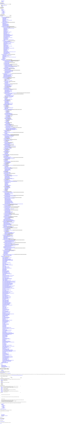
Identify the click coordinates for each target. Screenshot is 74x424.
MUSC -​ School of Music (5, 336)
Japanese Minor (7, 121)
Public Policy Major (5, 237)
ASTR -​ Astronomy (4, 268)
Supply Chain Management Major (8, 162)
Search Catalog (1, 15)
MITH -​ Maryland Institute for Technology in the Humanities (8, 333)
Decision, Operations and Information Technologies (8, 157)
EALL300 (2, 390)
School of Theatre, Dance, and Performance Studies (8, 132)
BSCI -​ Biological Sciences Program (6, 271)
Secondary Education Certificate (8, 199)
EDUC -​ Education (4, 294)
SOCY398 (2, 387)
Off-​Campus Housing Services (6, 47)
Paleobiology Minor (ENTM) (7, 180)
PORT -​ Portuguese (4, 344)
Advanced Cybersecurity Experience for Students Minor (9, 250)
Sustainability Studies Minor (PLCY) (7, 238)
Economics (5, 140)
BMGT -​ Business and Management (6, 270)
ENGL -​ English (4, 299)
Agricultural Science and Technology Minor (9, 71)
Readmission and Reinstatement (5, 21)
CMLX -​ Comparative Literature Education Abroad (7, 278)
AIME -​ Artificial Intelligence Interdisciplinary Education (8, 259)
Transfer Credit (4, 58)
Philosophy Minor (6, 108)
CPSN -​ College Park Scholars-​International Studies (7, 287)
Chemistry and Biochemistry (6, 173)
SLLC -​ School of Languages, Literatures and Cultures (8, 350)
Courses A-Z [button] (2, 10)
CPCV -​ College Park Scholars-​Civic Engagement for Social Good (9, 281)
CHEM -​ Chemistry (4, 274)
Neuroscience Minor (7, 150)
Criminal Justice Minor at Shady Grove (8, 243)
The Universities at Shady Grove (6, 239)
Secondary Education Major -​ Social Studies (9, 202)
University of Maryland (2, 3)
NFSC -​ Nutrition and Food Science (6, 338)
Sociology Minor (6, 153)
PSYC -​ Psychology (4, 345)
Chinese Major (7, 112)
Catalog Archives (3, 13)
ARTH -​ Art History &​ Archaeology (6, 266)
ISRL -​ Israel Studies (4, 322)
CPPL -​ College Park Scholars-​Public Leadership (7, 284)
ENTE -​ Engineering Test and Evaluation (6, 303)
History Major (6, 98)
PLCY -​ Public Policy (5, 343)
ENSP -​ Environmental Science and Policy (6, 302)
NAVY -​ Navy (4, 337)
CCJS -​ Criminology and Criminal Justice (6, 273)
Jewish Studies (5, 100)
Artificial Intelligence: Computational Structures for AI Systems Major (11, 175)
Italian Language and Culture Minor (9, 119)
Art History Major (6, 82)
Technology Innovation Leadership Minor (7, 224)
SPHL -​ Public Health (5, 353)
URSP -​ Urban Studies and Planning (6, 358)
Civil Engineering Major (7, 208)
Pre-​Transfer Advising (6, 38)
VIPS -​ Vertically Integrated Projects (6, 359)
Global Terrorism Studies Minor (7, 144)
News (2, 5)
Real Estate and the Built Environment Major (8, 76)
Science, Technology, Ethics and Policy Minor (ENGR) (9, 220)
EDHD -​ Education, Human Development (6, 292)
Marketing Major (6, 164)
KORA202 (2, 380)
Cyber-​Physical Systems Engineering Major (9, 211)
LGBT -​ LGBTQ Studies (5, 330)
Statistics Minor (6, 189)
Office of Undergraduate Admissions (6, 17)
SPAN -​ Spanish (4, 352)
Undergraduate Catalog (3, 365)
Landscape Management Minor (8, 72)
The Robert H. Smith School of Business (6, 154)
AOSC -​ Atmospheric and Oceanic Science (6, 262)
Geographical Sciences (6, 142)
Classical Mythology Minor (7, 85)
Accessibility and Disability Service (7, 41)
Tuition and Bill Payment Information (6, 25)
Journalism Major (5, 225)
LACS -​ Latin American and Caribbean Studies (7, 327)
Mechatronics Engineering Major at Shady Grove (9, 241)
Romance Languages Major (8, 125)
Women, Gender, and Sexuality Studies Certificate (9, 95)
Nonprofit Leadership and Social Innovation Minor (8, 236)
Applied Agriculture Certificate (6, 63)
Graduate (3, 11)
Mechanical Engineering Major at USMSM (8, 255)
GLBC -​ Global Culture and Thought (6, 309)
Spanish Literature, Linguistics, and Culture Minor (10, 129)
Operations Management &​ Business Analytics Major (10, 158)
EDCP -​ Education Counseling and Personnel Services (7, 291)
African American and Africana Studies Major (9, 136)
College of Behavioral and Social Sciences (6, 134)
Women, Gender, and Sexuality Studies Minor (9, 96)
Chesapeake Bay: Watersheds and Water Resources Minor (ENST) (11, 66)
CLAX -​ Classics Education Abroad (6, 277)
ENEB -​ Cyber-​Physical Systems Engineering (7, 296)
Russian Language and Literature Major (9, 126)
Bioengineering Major (7, 215)
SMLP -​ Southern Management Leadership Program (7, 351)
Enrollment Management (6, 29)
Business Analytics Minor (6, 156)
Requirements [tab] (2, 370)
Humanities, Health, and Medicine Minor (8, 99)
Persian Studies (6, 122)
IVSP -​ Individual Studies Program (6, 324)
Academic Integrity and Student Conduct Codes (7, 55)
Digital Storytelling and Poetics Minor (8, 90)
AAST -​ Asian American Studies (6, 257)
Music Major (6, 131)
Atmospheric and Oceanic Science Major (8, 168)
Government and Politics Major (8, 145)
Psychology (5, 149)
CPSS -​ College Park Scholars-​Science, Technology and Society (8, 288)
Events (2, 6)
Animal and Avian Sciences (6, 62)
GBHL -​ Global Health (5, 306)
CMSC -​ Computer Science (5, 279)
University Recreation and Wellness (7, 53)
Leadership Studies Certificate (7, 194)
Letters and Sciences (5, 32)
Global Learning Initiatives (6, 30)
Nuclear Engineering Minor (7, 218)
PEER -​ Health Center (5, 339)
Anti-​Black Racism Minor (7, 137)
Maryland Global (5, 33)
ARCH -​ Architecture (4, 263)
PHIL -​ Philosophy (4, 340)
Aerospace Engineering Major (7, 205)
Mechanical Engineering (6, 217)
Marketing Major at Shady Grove (8, 249)
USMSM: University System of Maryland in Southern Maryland (8, 254)
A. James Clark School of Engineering (6, 204)
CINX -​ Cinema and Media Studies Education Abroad (7, 276)
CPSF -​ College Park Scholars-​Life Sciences (7, 286)
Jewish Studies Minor (7, 102)
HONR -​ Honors (4, 319)
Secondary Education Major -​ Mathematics (9, 201)
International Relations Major (7, 146)
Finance (4, 159)
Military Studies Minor (6, 253)
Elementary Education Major (7, 198)
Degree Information (4, 56)
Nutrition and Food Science (6, 68)
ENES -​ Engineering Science (5, 298)
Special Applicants (4, 19)
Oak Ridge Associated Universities (7, 34)
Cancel (1, 423)
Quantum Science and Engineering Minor (8, 212)
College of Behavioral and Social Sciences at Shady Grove (9, 242)
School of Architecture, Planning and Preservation (7, 73)
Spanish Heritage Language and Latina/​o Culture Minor (11, 128)
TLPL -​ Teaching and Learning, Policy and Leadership (8, 356)
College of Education (4, 191)
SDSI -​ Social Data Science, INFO (6, 349)
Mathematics (5, 186)
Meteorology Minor (6, 170)
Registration (4, 57)
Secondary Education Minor (7, 203)
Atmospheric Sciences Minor (7, 169)
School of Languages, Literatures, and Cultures (8, 109)
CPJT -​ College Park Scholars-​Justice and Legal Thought (8, 283)
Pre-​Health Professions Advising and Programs (8, 37)
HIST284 (2, 388)
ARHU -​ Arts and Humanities (5, 264)
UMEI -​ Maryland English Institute (6, 357)
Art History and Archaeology (6, 81)
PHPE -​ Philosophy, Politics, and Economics (7, 341)
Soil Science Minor (6, 67)
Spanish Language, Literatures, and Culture (9, 127)
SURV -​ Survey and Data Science (6, 354)
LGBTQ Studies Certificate (8, 94)
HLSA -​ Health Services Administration (6, 317)
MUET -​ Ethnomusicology (5, 335)
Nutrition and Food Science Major (8, 69)
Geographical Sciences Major (7, 143)
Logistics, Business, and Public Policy (7, 161)
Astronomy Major (6, 166)
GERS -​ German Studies (5, 308)
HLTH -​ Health (4, 318)
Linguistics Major (6, 105)
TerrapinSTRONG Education (6, 49)
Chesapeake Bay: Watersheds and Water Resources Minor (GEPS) (11, 181)
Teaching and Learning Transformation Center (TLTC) (9, 39)
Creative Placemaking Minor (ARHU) (7, 88)
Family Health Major (7, 229)
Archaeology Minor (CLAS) (7, 84)
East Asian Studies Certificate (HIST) (8, 97)
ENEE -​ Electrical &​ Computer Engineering (7, 297)
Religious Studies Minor (7, 103)
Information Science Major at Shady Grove (9, 245)
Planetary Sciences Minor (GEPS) (8, 185)
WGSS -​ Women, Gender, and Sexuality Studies (7, 360)
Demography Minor (6, 152)
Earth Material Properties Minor (8, 182)
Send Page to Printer (2, 419)
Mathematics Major (6, 188)
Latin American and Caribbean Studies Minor (8, 104)
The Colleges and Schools (3, 59)
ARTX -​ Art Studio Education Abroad (6, 267)
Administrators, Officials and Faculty (4, 362)
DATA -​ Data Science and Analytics (6, 289)
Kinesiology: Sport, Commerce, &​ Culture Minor (9, 233)
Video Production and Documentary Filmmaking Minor (9, 226)
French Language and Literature (8, 114)
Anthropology (5, 138)
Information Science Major (6, 222)
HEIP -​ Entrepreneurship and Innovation (6, 313)
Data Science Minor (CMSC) (7, 177)
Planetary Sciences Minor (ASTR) (8, 167)
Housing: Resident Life (6, 45)
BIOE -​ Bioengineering (5, 269)
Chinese (5, 111)
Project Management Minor (7, 209)
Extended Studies (4, 20)
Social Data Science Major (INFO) (7, 223)
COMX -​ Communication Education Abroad (7, 280)
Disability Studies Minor (7, 193)
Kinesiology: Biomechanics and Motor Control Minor (10, 232)
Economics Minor (6, 141)
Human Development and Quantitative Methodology (8, 195)
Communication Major (7, 87)
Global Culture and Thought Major (8, 117)
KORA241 (2, 382)
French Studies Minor (8, 115)
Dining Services (5, 44)
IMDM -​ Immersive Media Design (6, 320)
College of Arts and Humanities (5, 77)
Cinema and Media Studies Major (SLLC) (9, 113)
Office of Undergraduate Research (7, 36)
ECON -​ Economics (4, 290)
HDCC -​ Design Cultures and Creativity (6, 312)
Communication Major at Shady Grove (7, 246)
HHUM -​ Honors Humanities (5, 315)
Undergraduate (2, 9)
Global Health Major (7, 230)
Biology (4, 171)
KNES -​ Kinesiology (4, 326)
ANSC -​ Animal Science (5, 261)
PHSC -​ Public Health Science (5, 342)
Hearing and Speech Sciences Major (8, 147)
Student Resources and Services (4, 26)
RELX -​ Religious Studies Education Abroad (7, 347)
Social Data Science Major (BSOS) (7, 151)
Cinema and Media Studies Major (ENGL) (9, 89)
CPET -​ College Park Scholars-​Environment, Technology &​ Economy (9, 282)
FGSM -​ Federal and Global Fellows (6, 304)
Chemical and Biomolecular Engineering (7, 206)
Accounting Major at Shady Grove (8, 248)
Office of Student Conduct (6, 48)
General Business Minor (6, 160)
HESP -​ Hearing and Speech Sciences (6, 314)
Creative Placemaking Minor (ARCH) (7, 75)
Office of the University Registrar (4, 415)
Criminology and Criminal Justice (7, 139)
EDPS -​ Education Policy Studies (6, 293)
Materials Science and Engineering (7, 216)
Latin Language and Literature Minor (8, 86)
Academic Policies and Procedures (4, 54)
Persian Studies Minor (8, 123)
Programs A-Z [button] (2, 406)
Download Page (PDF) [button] (2, 421)
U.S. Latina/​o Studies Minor (7, 79)
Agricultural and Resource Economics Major (9, 61)
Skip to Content (2, 0)
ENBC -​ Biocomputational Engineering (6, 295)
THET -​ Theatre (4, 355)
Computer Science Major (7, 176)
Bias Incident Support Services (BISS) (7, 43)
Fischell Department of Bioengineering (7, 214)
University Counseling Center (6, 52)
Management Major (6, 163)
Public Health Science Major (7, 234)
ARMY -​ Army (4, 265)
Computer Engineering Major (7, 210)
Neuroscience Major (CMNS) (7, 172)
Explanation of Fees (4, 23)
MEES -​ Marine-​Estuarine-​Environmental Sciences (7, 332)
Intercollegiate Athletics (6, 31)
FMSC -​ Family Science (5, 305)
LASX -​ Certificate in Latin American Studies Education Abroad (8, 328)
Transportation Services (6, 50)
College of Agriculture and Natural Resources (7, 60)
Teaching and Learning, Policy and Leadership (8, 197)
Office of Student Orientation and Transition (8, 35)
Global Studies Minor (6, 252)
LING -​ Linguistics (4, 331)
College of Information (5, 221)
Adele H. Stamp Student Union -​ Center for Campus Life (9, 42)
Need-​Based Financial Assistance (6, 24)
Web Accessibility (3, 414)
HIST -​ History (4, 316)
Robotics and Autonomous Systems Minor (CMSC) (9, 178)
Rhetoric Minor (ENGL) (7, 92)
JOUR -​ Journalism (4, 325)
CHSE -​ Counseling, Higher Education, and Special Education (8, 275)
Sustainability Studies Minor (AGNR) (8, 65)
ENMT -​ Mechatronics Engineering (6, 301)
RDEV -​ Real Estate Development (6, 346)
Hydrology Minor (6, 184)
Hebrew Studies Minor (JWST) (8, 101)
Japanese (5, 120)
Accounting (5, 155)
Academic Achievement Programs (7, 27)
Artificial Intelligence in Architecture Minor (8, 74)
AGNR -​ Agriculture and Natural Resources (7, 258)
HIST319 (2, 389)
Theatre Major (6, 133)
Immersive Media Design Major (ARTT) (8, 80)
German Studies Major (8, 116)
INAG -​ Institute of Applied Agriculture (6, 321)
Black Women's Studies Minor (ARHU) (8, 93)
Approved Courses (3, 256)
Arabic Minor (7, 110)
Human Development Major (7, 196)
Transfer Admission (4, 18)
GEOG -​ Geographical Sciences (5, 307)
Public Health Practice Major (7, 228)
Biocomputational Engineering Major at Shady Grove (10, 240)
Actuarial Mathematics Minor (7, 187)
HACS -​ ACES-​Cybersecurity (5, 311)
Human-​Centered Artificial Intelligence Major (9, 107)
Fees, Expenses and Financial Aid (4, 22)
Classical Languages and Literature (7, 83)
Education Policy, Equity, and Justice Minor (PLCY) (8, 235)
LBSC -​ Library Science (5, 329)
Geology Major (6, 183)
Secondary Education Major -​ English (8, 200)
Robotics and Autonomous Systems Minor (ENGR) (8, 219)
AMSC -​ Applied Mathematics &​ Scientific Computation (8, 260)
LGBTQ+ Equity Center (6, 46)
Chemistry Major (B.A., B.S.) (7, 174)
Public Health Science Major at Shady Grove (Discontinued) (9, 247)
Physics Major (6, 190)
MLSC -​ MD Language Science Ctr (6, 334)
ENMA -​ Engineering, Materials (5, 300)
